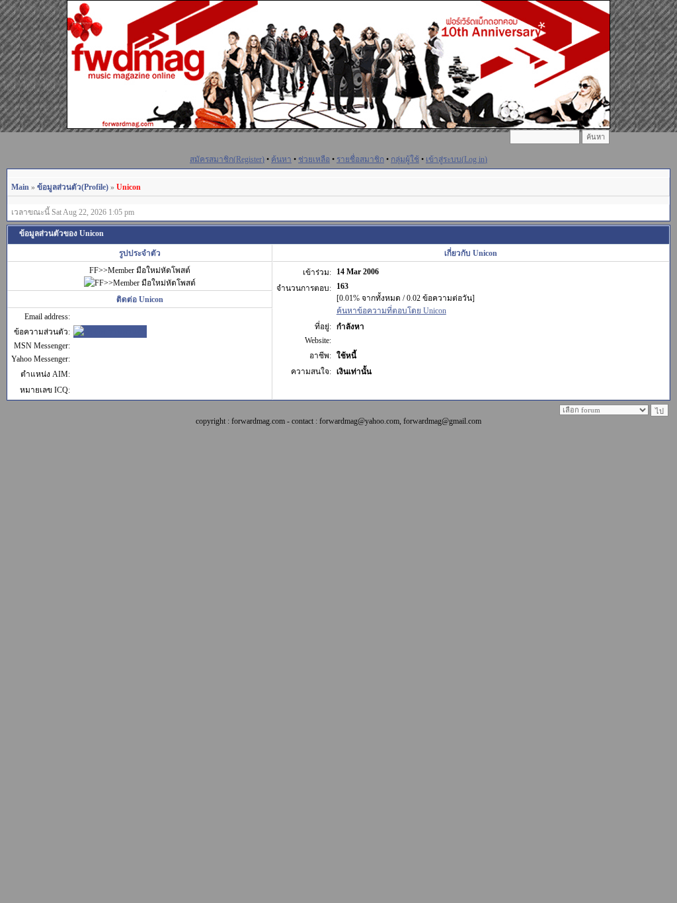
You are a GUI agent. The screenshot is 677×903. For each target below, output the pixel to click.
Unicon (128, 187)
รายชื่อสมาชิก (360, 159)
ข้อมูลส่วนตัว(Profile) (72, 187)
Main (20, 187)
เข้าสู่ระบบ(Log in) (456, 159)
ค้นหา (281, 159)
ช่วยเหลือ (314, 159)
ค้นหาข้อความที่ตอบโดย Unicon (391, 310)
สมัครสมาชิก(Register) (227, 159)
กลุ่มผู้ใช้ (405, 159)
